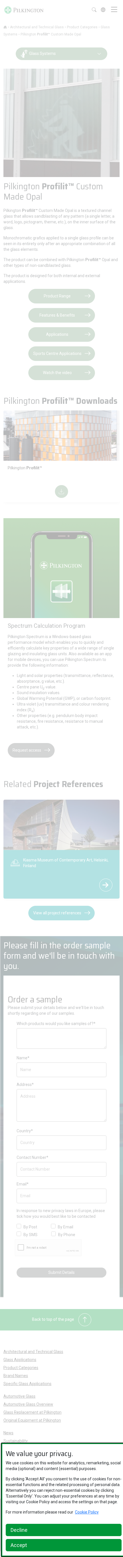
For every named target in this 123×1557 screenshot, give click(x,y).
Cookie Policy (87, 1512)
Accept (19, 1545)
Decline (19, 1530)
